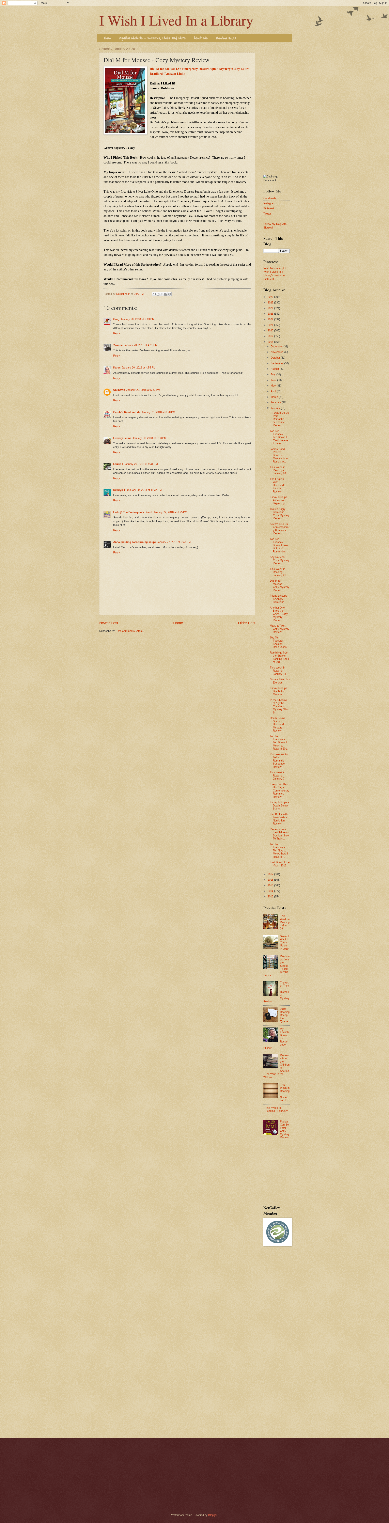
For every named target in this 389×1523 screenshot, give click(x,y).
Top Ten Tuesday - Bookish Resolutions (278, 642)
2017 (271, 874)
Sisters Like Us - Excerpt (280, 681)
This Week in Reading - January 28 (278, 470)
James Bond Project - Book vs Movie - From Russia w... (279, 455)
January (276, 408)
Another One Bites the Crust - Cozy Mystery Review (279, 614)
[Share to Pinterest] (170, 294)
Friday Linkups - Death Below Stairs (279, 805)
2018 (271, 341)
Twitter (267, 213)
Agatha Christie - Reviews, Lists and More (152, 38)
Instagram (269, 203)
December (277, 346)
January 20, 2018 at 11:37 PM (144, 489)
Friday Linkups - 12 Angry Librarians (279, 598)
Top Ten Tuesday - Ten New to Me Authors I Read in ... (279, 850)
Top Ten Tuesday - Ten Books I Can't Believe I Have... (279, 437)
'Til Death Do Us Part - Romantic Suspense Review (279, 419)
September (277, 363)
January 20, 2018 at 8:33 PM (149, 438)
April (274, 391)
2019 (271, 336)
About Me (201, 38)
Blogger (212, 1515)
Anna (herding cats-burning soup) (134, 542)
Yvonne (118, 345)
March (275, 396)
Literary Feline (122, 438)
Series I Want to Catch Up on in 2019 (284, 942)
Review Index (226, 38)
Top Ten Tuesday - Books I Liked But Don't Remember (279, 545)
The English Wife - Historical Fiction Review (277, 485)
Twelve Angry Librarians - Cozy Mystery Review (279, 513)
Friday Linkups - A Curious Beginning (279, 500)
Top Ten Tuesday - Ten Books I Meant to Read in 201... (279, 742)
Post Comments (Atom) (129, 630)
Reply (116, 333)
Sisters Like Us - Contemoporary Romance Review (280, 528)
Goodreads (269, 198)
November (277, 352)
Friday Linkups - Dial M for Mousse (279, 691)
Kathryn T (119, 489)
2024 (271, 308)
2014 (271, 891)
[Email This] (154, 294)
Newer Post (108, 623)
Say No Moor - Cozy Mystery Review (279, 560)
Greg (116, 319)
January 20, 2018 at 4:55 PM (139, 367)
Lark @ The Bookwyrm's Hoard (132, 512)
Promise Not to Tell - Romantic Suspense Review (278, 760)
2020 (271, 330)
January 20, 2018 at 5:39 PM (143, 389)
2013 (271, 896)
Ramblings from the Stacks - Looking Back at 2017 (279, 657)
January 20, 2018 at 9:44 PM (141, 464)
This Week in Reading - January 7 (277, 775)
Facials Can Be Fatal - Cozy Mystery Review (285, 1129)
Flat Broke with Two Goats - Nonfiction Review (278, 819)
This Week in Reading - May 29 (285, 922)
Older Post (246, 623)
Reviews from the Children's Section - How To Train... (279, 834)
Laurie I (118, 464)
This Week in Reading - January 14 (278, 670)
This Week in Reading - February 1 (275, 1111)
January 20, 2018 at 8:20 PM (158, 412)
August (275, 368)
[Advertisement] (276, 108)
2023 (271, 313)
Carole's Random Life (126, 412)
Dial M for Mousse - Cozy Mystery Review (279, 585)
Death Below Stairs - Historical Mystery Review (277, 724)
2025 (271, 302)
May (274, 385)
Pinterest (268, 208)
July (273, 374)
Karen (117, 367)
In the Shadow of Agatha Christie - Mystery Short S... (280, 706)
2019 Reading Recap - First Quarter (285, 1015)
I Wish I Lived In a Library (176, 20)
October (276, 357)
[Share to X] (162, 294)
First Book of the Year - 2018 (280, 864)
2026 (271, 296)
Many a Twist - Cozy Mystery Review (279, 628)
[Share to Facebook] (166, 294)
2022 (271, 319)
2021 (271, 325)
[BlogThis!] (158, 294)
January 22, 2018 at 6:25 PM (170, 512)
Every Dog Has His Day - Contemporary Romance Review (279, 790)
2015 (271, 885)
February (276, 402)
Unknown (119, 389)
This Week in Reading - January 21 (278, 572)
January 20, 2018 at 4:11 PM (140, 345)
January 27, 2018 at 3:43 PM (174, 542)
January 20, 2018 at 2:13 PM (137, 319)
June (274, 380)
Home (107, 38)
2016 (271, 879)
